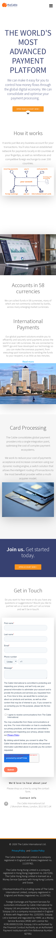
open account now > (28, 567)
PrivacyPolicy (18, 850)
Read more (28, 361)
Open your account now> (28, 109)
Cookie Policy (37, 850)
